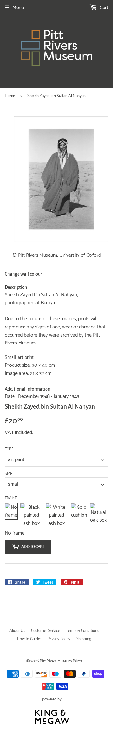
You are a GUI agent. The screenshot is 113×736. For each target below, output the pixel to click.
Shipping (83, 639)
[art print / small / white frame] (56, 515)
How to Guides (29, 639)
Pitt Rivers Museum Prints (61, 661)
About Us (17, 631)
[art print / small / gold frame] (79, 515)
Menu (18, 7)
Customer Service (45, 631)
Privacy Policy (58, 639)
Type (9, 449)
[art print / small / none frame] (11, 515)
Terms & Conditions (82, 631)
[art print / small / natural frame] (98, 515)
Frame (11, 498)
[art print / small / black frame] (31, 515)
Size (8, 474)
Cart (103, 7)
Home (10, 96)
